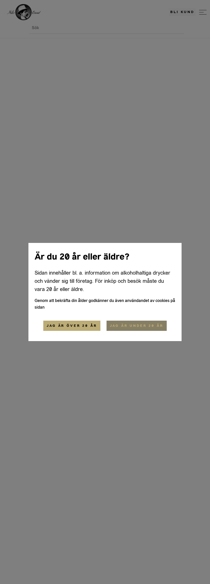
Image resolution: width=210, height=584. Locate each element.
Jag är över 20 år (72, 325)
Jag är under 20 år (136, 325)
